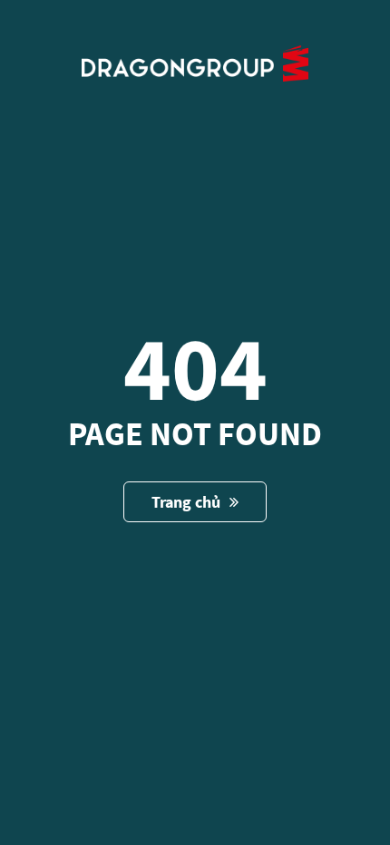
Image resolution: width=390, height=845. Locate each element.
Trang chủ (185, 501)
